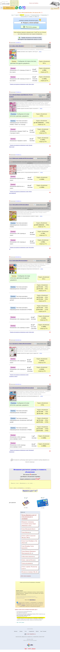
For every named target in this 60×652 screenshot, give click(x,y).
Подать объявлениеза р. (42, 178)
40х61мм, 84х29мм (35, 78)
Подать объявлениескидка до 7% (41, 224)
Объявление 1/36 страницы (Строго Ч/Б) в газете (20, 78)
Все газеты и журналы (26, 575)
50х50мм (32, 242)
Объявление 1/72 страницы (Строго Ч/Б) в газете (20, 70)
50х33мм (32, 131)
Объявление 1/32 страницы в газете (18, 242)
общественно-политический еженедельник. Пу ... (30, 396)
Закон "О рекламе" (43, 631)
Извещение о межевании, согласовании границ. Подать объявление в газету (29, 523)
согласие (23, 605)
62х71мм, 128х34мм (33, 326)
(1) (28, 556)
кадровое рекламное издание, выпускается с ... (29, 108)
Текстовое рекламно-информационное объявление (19, 287)
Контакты (15, 631)
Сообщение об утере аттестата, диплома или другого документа (23, 62)
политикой (19, 603)
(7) (13, 14)
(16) (25, 16)
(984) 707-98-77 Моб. (14, 3)
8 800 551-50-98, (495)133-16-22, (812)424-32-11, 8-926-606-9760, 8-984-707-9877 (30, 636)
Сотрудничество (31, 631)
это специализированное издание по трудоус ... (29, 216)
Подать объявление (41, 114)
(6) (17, 14)
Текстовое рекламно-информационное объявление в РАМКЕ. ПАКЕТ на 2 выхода (19, 122)
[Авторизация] (59, 0)
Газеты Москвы (25, 532)
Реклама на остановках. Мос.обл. (30, 571)
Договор (21, 631)
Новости (37, 631)
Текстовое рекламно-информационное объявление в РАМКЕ (21, 428)
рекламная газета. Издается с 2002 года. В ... (29, 51)
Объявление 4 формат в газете (18, 139)
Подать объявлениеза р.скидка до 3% (42, 360)
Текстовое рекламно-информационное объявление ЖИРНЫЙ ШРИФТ (21, 298)
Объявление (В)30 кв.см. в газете (17, 186)
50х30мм (32, 233)
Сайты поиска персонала (28, 556)
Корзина (56, 8)
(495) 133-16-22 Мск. (14, 0)
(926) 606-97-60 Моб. (14, 5)
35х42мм (34, 445)
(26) (29, 541)
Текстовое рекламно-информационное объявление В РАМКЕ (21, 308)
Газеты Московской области (28, 529)
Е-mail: (31, 634)
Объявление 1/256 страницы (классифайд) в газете (18, 437)
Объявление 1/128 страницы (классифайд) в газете (18, 445)
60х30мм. (30, 178)
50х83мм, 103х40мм (30, 369)
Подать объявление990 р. (44, 62)
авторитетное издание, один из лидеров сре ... (29, 353)
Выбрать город (9, 7)
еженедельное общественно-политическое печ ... (30, 268)
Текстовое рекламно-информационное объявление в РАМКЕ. (19, 224)
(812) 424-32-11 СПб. (14, 2)
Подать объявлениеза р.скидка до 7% (43, 233)
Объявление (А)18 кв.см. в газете (17, 178)
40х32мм (33, 318)
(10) (28, 560)
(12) (29, 552)
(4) (27, 563)
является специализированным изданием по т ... (30, 172)
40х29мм (34, 70)
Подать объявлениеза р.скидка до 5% (44, 70)
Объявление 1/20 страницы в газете (18, 369)
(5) (28, 14)
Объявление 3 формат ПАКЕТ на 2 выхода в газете (19, 131)
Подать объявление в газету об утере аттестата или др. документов (29, 516)
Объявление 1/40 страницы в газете (18, 360)
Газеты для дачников (27, 563)
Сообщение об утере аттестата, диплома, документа (19, 115)
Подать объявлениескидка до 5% (42, 287)
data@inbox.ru (32, 599)
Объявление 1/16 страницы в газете (19, 326)
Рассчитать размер (31, 27)
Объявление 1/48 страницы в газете (18, 233)
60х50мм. (30, 186)
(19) (26, 532)
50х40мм (29, 360)
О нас (26, 631)
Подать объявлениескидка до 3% (41, 122)
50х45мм (32, 139)
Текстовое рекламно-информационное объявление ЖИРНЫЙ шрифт (21, 420)
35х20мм (34, 437)
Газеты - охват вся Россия (28, 560)
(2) (36, 14)
